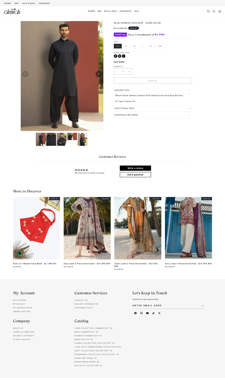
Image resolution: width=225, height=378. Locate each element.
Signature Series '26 (85, 358)
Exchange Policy (83, 307)
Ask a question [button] (135, 174)
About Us (18, 328)
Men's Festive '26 (83, 339)
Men (17, 3)
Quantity (118, 66)
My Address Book (22, 307)
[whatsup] (119, 56)
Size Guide (119, 61)
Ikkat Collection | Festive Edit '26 (93, 350)
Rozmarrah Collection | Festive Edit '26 (96, 354)
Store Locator (21, 339)
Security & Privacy (23, 335)
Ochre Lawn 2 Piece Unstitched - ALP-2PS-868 (136, 265)
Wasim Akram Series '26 (86, 361)
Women (7, 3)
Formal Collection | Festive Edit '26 (94, 343)
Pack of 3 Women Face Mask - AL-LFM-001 (34, 264)
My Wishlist (19, 304)
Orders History (22, 311)
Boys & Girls (28, 3)
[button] (91, 11)
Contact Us (81, 300)
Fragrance (44, 3)
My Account (20, 300)
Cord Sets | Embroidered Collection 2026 (97, 347)
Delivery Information (86, 304)
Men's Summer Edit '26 (86, 332)
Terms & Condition (23, 332)
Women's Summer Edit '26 (88, 335)
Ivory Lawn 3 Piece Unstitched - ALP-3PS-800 (188, 264)
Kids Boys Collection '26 (88, 365)
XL (152, 46)
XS (119, 46)
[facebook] (115, 56)
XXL (162, 46)
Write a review (135, 168)
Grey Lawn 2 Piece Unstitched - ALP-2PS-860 (87, 264)
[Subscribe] (202, 306)
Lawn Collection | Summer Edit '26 (93, 328)
